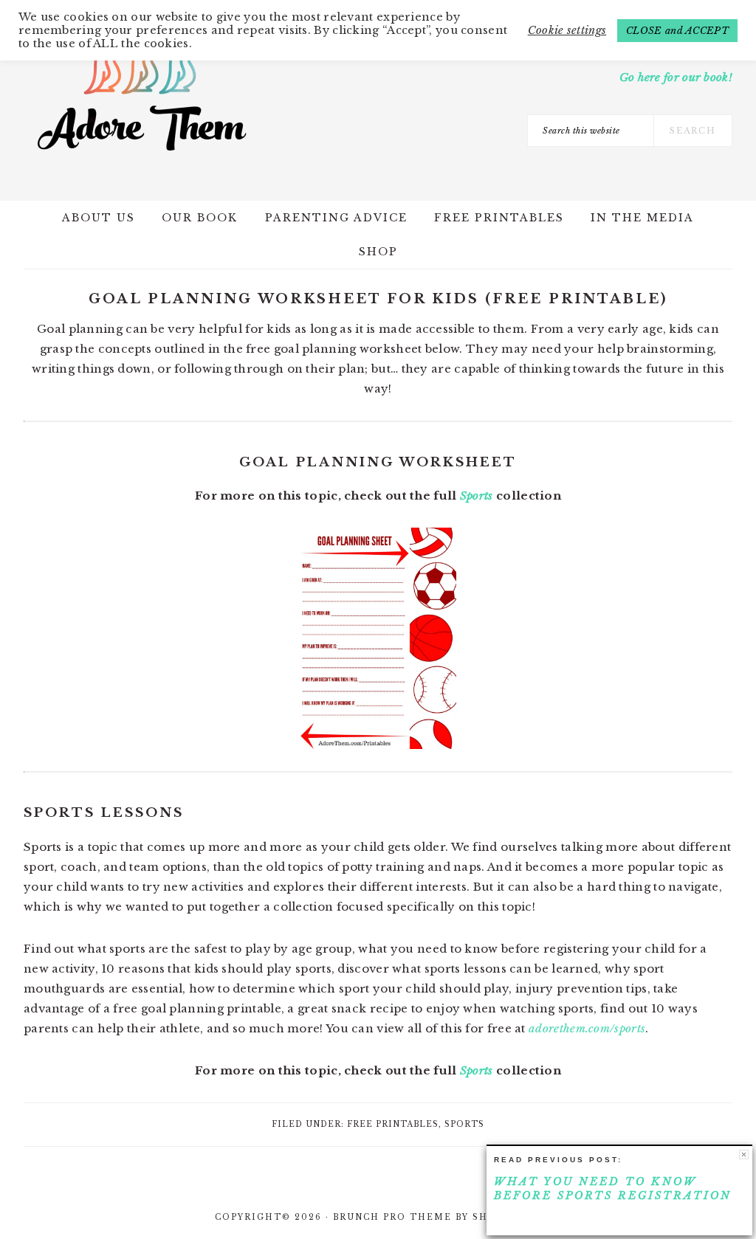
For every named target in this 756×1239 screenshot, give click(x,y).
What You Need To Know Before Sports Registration (613, 1188)
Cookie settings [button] (567, 30)
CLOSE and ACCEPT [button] (677, 30)
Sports (476, 496)
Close (744, 1154)
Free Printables (393, 1124)
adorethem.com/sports (587, 1028)
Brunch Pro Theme (392, 1217)
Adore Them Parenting (142, 96)
